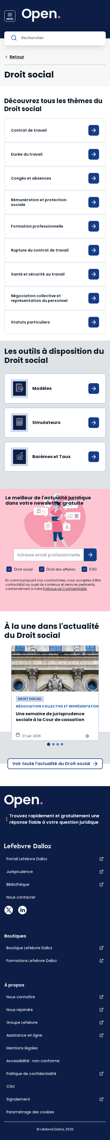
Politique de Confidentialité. (65, 589)
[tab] (48, 744)
